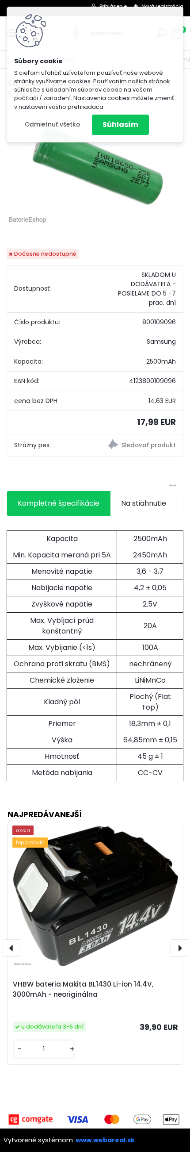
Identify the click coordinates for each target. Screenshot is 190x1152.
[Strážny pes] (139, 445)
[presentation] (11, 948)
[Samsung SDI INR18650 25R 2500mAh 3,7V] (95, 166)
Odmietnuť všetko (52, 124)
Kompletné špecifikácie (58, 503)
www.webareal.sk (105, 1140)
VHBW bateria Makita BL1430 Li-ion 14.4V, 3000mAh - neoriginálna (83, 989)
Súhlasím (120, 124)
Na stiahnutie (143, 503)
